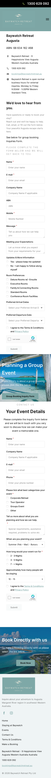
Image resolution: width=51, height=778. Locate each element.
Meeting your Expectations (19, 241)
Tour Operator (17, 502)
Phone (9, 477)
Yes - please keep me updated (25, 261)
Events (5, 730)
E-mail (9, 174)
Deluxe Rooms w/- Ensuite (23, 279)
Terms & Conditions (34, 586)
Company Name (14, 187)
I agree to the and (27, 588)
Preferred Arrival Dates (17, 302)
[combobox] (25, 544)
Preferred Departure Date (19, 315)
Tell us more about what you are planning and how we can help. (22, 518)
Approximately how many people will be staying (24, 572)
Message (10, 226)
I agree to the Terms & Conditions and (27, 329)
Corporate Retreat (19, 498)
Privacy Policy (22, 331)
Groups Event (17, 506)
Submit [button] (14, 349)
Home (5, 720)
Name (9, 162)
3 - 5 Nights (16, 560)
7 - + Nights (16, 564)
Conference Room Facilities (24, 296)
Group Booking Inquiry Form (20, 396)
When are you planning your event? (24, 539)
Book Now (25, 663)
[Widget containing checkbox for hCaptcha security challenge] (21, 339)
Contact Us (7, 734)
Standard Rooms (18, 292)
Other (13, 510)
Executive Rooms (19, 283)
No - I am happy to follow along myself (26, 268)
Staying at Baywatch (12, 725)
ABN (8, 200)
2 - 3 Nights (16, 555)
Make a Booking (10, 744)
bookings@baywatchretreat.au (27, 73)
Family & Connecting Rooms (24, 288)
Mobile (9, 213)
